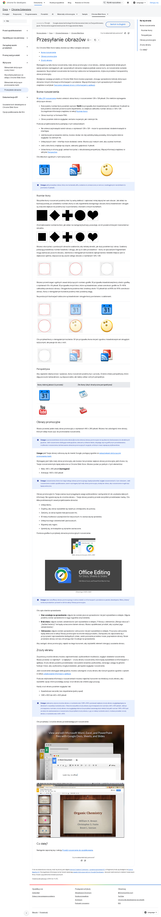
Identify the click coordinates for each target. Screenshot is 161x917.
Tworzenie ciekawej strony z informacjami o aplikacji (74, 85)
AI (52, 14)
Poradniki (44, 14)
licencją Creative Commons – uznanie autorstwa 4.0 (87, 870)
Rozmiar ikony (81, 111)
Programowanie (31, 14)
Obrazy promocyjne (49, 56)
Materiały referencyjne (66, 14)
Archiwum (78, 900)
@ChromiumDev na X (125, 893)
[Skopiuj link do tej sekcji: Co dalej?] (50, 844)
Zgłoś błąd (36, 893)
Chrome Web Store (98, 14)
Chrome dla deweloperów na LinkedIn (131, 900)
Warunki (35, 912)
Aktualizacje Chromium (83, 893)
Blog (69, 3)
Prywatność (44, 912)
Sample (85, 14)
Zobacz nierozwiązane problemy (43, 896)
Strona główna (41, 33)
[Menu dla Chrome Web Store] (108, 14)
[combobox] (113, 3)
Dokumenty (38, 3)
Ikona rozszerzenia (48, 52)
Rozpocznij (17, 14)
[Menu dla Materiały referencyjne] (77, 14)
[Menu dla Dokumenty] (45, 2)
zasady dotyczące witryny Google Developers (88, 872)
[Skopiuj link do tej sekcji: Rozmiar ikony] (52, 196)
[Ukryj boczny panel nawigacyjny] (26, 913)
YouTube (121, 896)
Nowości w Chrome (82, 3)
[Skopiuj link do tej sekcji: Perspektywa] (52, 369)
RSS (119, 903)
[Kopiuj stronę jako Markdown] (95, 40)
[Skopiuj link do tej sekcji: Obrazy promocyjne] (62, 422)
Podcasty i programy (82, 903)
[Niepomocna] (128, 33)
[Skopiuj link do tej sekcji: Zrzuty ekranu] (55, 650)
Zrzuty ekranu (46, 60)
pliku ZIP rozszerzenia (47, 98)
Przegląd (6, 14)
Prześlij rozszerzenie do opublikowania (77, 850)
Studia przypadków (57, 3)
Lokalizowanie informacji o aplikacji (57, 674)
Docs (5, 9)
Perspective (52, 152)
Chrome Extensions (21, 9)
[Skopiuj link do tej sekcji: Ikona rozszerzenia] (61, 92)
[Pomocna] (125, 33)
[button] (13, 30)
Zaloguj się (154, 3)
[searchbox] (15, 21)
